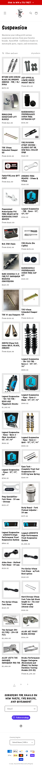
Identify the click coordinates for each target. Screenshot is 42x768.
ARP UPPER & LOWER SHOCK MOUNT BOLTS (28, 80)
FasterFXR (17, 764)
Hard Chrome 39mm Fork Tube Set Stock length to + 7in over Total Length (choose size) (30, 602)
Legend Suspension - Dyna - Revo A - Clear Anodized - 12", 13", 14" (10, 436)
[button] (5, 13)
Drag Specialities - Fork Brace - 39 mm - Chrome (11, 499)
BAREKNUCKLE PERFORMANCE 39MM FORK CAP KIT (29, 272)
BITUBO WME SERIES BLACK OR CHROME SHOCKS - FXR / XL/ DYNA (11, 81)
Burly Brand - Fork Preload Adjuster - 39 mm (29, 510)
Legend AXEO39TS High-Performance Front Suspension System (29, 537)
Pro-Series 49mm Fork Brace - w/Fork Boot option (30, 571)
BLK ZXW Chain (9, 244)
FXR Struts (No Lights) (28, 244)
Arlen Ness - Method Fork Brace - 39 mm (11, 563)
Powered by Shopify (27, 764)
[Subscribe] (34, 709)
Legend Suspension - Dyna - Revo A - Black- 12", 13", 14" (30, 397)
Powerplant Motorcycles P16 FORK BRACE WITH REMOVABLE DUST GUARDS (10, 214)
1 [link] (14, 684)
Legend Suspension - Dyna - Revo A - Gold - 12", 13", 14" (30, 440)
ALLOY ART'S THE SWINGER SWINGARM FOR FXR (11, 660)
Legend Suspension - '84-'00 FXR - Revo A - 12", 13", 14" (30, 363)
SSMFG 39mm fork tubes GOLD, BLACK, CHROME (11, 345)
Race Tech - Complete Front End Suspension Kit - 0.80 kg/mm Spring (30, 470)
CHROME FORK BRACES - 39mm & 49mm (29, 178)
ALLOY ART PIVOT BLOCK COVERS (29, 632)
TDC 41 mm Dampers (11, 314)
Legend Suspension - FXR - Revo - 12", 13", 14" (30, 211)
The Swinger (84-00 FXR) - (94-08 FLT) (10, 632)
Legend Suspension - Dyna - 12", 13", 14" (10, 472)
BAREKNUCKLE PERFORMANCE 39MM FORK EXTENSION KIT (28, 116)
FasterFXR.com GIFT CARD (11, 176)
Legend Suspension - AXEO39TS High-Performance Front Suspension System (10, 536)
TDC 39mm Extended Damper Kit (10, 150)
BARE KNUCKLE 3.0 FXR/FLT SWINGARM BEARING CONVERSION (11, 278)
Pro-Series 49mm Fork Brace (10, 603)
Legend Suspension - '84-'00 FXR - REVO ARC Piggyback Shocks (10, 400)
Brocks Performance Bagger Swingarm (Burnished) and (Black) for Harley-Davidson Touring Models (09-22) (30, 664)
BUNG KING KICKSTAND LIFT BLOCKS (9, 117)
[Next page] (27, 684)
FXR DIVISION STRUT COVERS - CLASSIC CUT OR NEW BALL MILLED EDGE (29, 147)
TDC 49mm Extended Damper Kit (29, 312)
